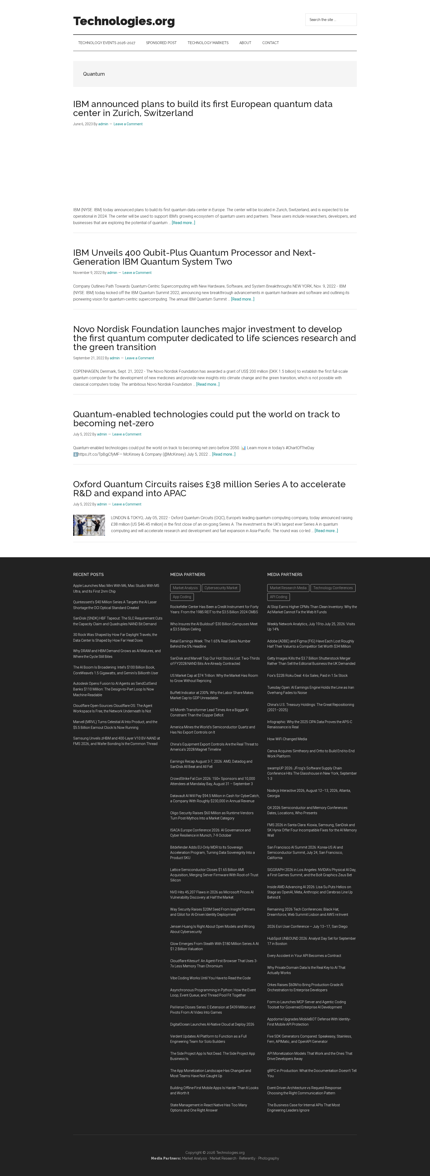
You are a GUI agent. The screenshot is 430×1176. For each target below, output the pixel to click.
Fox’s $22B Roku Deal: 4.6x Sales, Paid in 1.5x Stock (307, 676)
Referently (247, 1158)
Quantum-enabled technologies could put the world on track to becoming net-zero (206, 418)
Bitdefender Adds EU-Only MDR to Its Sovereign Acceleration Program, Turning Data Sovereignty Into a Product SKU (212, 852)
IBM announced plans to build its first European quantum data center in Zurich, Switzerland (203, 108)
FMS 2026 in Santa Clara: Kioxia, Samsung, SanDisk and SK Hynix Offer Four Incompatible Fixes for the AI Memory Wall (312, 830)
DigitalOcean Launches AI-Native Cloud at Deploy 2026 (212, 1024)
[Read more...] (183, 222)
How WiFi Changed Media (287, 739)
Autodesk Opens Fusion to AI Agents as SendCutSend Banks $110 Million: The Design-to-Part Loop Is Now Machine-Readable (115, 689)
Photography (268, 1158)
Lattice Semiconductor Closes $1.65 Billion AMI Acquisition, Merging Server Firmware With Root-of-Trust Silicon (214, 875)
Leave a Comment (128, 124)
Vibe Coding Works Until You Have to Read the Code (210, 978)
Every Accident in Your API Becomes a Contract (304, 956)
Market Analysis (194, 1158)
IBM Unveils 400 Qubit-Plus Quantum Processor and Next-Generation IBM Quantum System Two (194, 257)
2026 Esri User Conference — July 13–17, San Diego (307, 926)
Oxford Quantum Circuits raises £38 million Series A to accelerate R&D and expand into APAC (209, 488)
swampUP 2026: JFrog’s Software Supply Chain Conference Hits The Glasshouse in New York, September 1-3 (312, 773)
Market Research (223, 1158)
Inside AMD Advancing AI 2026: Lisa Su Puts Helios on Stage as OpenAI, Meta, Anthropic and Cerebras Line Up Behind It (310, 892)
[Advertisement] (215, 169)
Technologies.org (124, 21)
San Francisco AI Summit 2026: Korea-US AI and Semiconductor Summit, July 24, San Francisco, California (305, 852)
